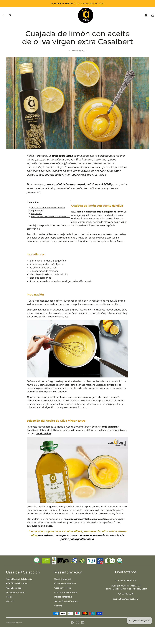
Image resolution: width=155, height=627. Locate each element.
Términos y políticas (14, 622)
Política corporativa (63, 596)
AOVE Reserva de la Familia (19, 579)
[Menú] (3, 15)
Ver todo (10, 601)
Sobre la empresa (62, 579)
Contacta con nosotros (65, 583)
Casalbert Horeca (62, 587)
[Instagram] (77, 622)
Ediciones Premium (15, 592)
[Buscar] (10, 15)
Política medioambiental (65, 592)
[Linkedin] (83, 622)
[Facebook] (72, 622)
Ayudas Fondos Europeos (66, 601)
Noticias (58, 605)
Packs (9, 596)
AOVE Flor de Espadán (16, 583)
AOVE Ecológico (13, 587)
